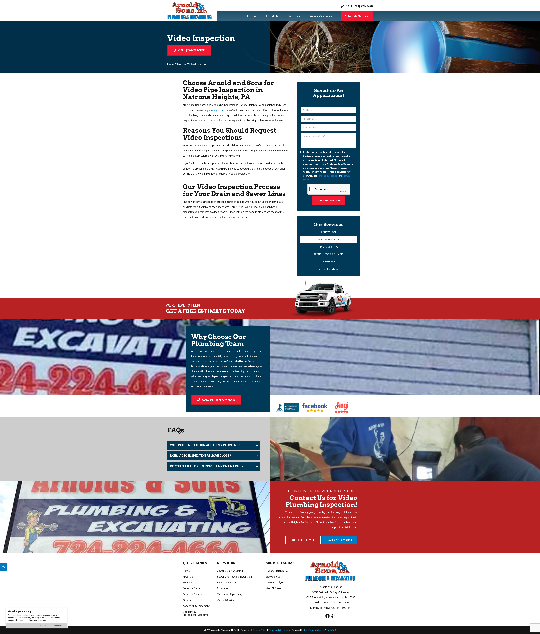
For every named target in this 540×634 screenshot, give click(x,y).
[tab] (213, 445)
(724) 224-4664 (339, 592)
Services (181, 64)
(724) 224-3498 (320, 592)
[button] (3, 567)
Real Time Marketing (314, 630)
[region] (37, 618)
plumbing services (217, 110)
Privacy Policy (260, 630)
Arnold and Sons (200, 351)
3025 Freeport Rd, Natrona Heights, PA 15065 (330, 597)
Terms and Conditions (328, 176)
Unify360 (331, 630)
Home (170, 64)
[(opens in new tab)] (287, 407)
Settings (42, 626)
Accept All (58, 626)
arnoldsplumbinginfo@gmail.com (330, 602)
